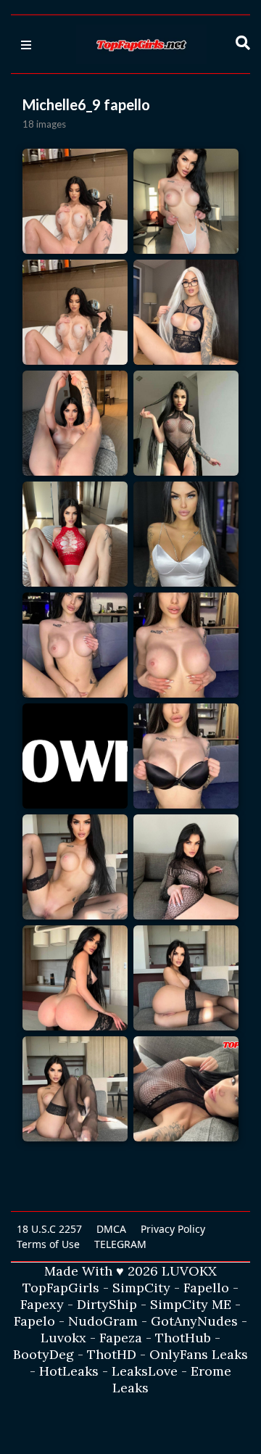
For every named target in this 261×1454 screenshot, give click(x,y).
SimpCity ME (190, 1304)
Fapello (206, 1287)
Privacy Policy (173, 1229)
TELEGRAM (120, 1244)
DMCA (111, 1229)
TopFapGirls (60, 1287)
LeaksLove (145, 1371)
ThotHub (183, 1337)
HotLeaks (69, 1371)
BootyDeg (43, 1354)
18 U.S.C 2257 (49, 1229)
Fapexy (42, 1304)
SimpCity (141, 1287)
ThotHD (111, 1354)
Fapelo (34, 1321)
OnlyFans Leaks (198, 1354)
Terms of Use (48, 1244)
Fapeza (120, 1337)
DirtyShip (107, 1304)
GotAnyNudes (194, 1321)
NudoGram (103, 1321)
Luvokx (63, 1337)
